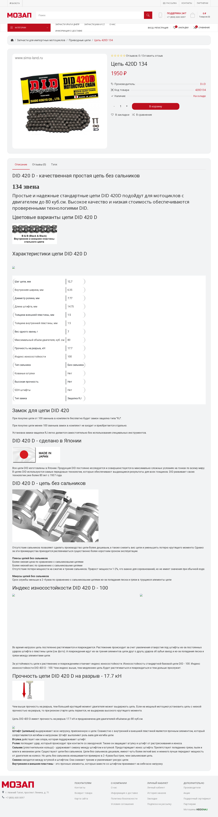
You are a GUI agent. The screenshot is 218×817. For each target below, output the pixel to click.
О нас (114, 787)
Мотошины (196, 809)
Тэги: (54, 164)
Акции (187, 792)
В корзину (155, 106)
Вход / (151, 27)
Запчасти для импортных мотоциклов (41, 40)
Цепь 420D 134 (103, 40)
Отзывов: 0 (133, 55)
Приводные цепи (80, 40)
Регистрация (161, 27)
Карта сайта (81, 798)
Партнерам (190, 803)
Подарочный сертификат (197, 798)
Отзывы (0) (39, 164)
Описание (21, 164)
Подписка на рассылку (159, 803)
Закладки (152, 798)
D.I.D (203, 84)
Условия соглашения (122, 803)
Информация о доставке (124, 792)
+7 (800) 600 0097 (15, 797)
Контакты (80, 787)
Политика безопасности (124, 798)
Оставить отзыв (152, 55)
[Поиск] (148, 15)
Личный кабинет (156, 787)
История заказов (156, 792)
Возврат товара (83, 792)
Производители (192, 787)
